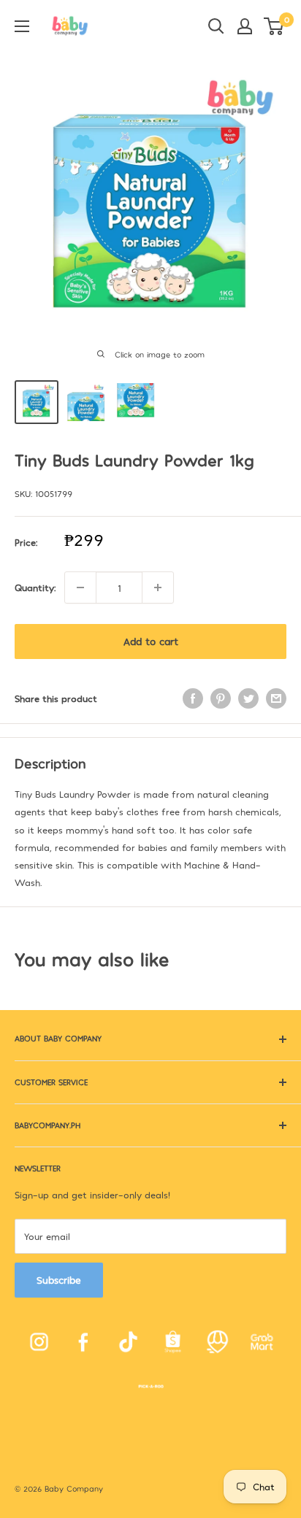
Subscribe (59, 1280)
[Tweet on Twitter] (248, 698)
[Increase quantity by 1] (157, 587)
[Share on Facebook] (193, 698)
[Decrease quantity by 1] (80, 587)
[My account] (244, 26)
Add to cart (150, 641)
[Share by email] (276, 698)
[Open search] (216, 26)
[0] (274, 26)
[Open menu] (22, 26)
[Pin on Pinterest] (220, 698)
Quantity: (35, 587)
